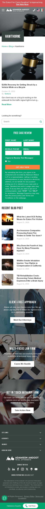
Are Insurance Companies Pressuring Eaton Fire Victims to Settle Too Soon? (29, 233)
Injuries (4, 444)
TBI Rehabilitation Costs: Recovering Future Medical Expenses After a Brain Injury (30, 278)
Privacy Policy (29, 496)
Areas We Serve (6, 450)
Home (4, 46)
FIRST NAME (11, 140)
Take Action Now (22, 410)
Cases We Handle (22, 364)
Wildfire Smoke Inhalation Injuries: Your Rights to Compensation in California (29, 263)
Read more (6, 104)
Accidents (5, 438)
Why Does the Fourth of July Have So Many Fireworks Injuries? (29, 248)
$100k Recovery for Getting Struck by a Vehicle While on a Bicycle (19, 86)
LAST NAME (29, 140)
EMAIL (26, 149)
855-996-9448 (34, 10)
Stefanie (8, 94)
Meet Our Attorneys (23, 320)
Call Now (32, 506)
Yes (9, 161)
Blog (11, 46)
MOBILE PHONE (12, 149)
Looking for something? (12, 116)
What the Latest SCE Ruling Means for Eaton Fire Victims (30, 218)
